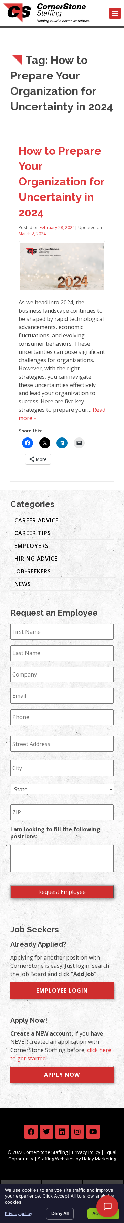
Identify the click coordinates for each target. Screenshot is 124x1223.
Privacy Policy (86, 1152)
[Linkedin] (62, 1132)
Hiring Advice (36, 558)
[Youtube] (93, 1132)
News (22, 584)
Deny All (60, 1213)
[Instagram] (77, 1132)
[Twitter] (46, 1132)
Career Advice (36, 520)
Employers (31, 546)
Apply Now (62, 1075)
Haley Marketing (99, 1159)
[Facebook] (31, 1132)
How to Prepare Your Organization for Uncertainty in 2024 (61, 181)
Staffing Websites (56, 1159)
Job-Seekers (32, 571)
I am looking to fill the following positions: (55, 833)
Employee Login (62, 990)
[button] (115, 13)
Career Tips (32, 533)
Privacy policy (18, 1213)
